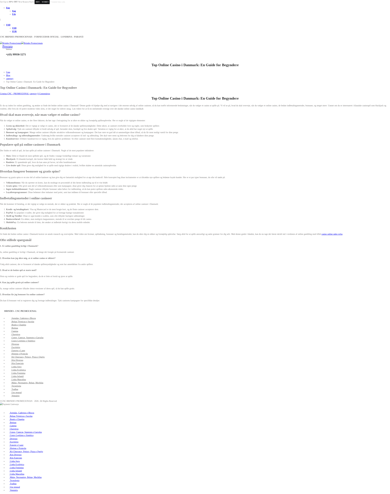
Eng (8, 8)
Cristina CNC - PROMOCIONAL (14, 94)
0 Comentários (43, 94)
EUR (14, 31)
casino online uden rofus (331, 234)
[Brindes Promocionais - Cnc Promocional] (21, 43)
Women (45, 2)
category (33, 94)
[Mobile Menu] (1, 40)
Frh (14, 14)
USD (8, 25)
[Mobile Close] (1, 407)
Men (37, 2)
